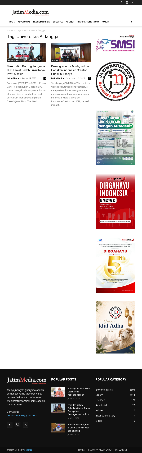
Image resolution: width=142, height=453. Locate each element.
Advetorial (24, 21)
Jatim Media (13, 78)
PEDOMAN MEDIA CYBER (100, 449)
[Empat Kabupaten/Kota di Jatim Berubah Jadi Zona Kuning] (58, 428)
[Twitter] (132, 2)
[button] (131, 22)
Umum (105, 21)
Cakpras (28, 449)
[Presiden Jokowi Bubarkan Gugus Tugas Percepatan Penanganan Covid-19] (58, 408)
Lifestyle (58, 21)
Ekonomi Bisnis (41, 21)
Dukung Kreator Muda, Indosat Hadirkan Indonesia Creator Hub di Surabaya (71, 70)
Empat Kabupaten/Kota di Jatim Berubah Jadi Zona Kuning (79, 427)
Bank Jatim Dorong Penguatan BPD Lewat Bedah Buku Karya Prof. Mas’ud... (26, 70)
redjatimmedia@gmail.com (22, 415)
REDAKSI (81, 449)
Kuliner (70, 21)
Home (11, 21)
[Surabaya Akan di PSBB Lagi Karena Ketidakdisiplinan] (58, 392)
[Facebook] (121, 2)
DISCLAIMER (121, 449)
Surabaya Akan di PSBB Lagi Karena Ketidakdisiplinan (79, 391)
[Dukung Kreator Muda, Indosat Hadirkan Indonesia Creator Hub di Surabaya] (71, 52)
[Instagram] (126, 2)
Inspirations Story (88, 21)
